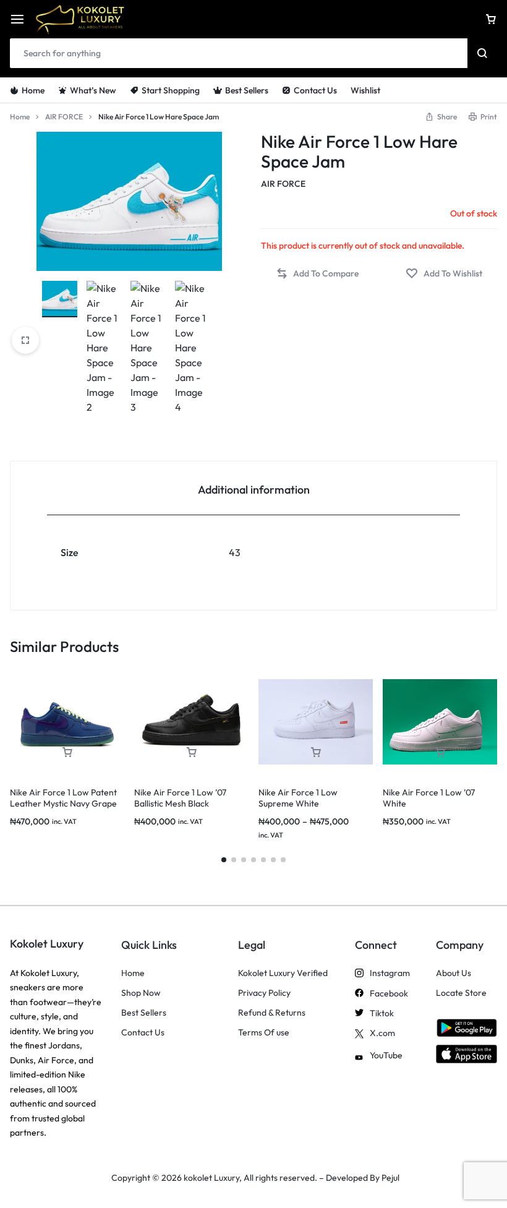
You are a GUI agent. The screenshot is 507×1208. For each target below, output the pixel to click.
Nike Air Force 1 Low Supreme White (298, 798)
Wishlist (365, 90)
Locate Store (461, 993)
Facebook (389, 993)
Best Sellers (246, 90)
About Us (453, 973)
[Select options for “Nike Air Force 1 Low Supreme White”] (316, 752)
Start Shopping (171, 90)
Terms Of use (263, 1032)
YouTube (386, 1055)
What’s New (93, 90)
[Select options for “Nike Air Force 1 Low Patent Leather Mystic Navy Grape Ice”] (67, 752)
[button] (441, 116)
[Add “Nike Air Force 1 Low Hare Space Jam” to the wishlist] (444, 273)
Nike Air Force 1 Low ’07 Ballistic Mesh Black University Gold (180, 803)
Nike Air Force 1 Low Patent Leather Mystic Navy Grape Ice (63, 803)
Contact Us (315, 90)
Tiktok (382, 1013)
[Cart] (491, 19)
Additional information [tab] (254, 489)
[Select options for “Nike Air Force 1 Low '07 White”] (440, 752)
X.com (382, 1033)
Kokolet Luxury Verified (283, 973)
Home (33, 90)
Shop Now (141, 993)
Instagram (390, 973)
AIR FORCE (64, 116)
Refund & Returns (271, 1013)
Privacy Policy (264, 993)
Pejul (390, 1177)
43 (235, 552)
